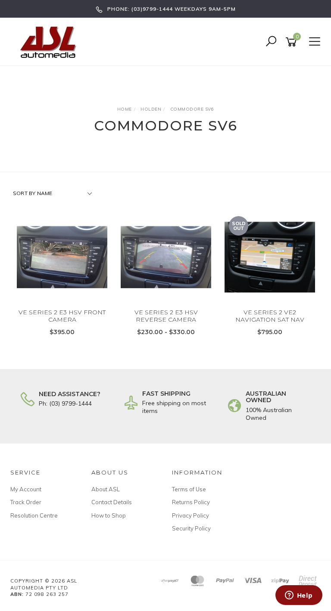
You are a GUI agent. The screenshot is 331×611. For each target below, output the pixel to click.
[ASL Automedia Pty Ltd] (51, 41)
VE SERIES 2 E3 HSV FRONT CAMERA (62, 315)
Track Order (25, 502)
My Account (25, 489)
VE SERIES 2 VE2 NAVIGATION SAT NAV (269, 315)
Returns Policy (191, 502)
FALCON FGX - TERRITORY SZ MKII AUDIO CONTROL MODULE (68, 575)
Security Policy (191, 528)
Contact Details (111, 502)
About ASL (105, 489)
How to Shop (108, 515)
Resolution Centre (34, 515)
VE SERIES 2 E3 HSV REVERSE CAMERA (166, 315)
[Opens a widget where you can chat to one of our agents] (298, 596)
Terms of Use (189, 489)
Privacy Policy (190, 515)
